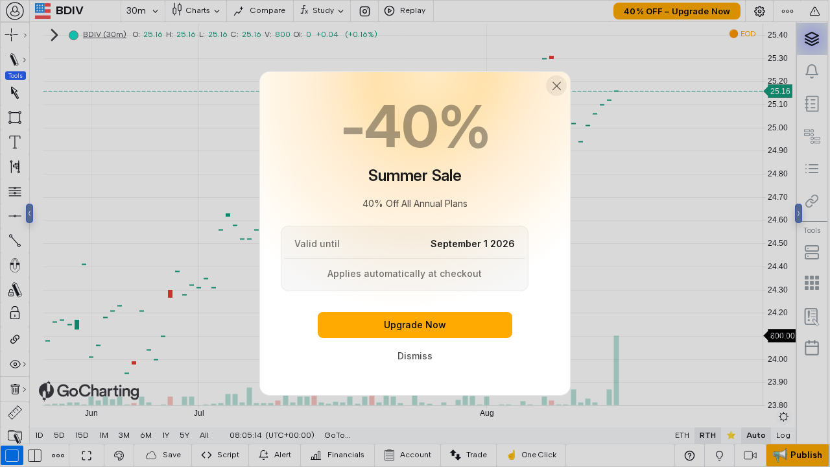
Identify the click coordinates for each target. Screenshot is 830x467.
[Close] (556, 85)
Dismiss (415, 355)
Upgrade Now (415, 324)
